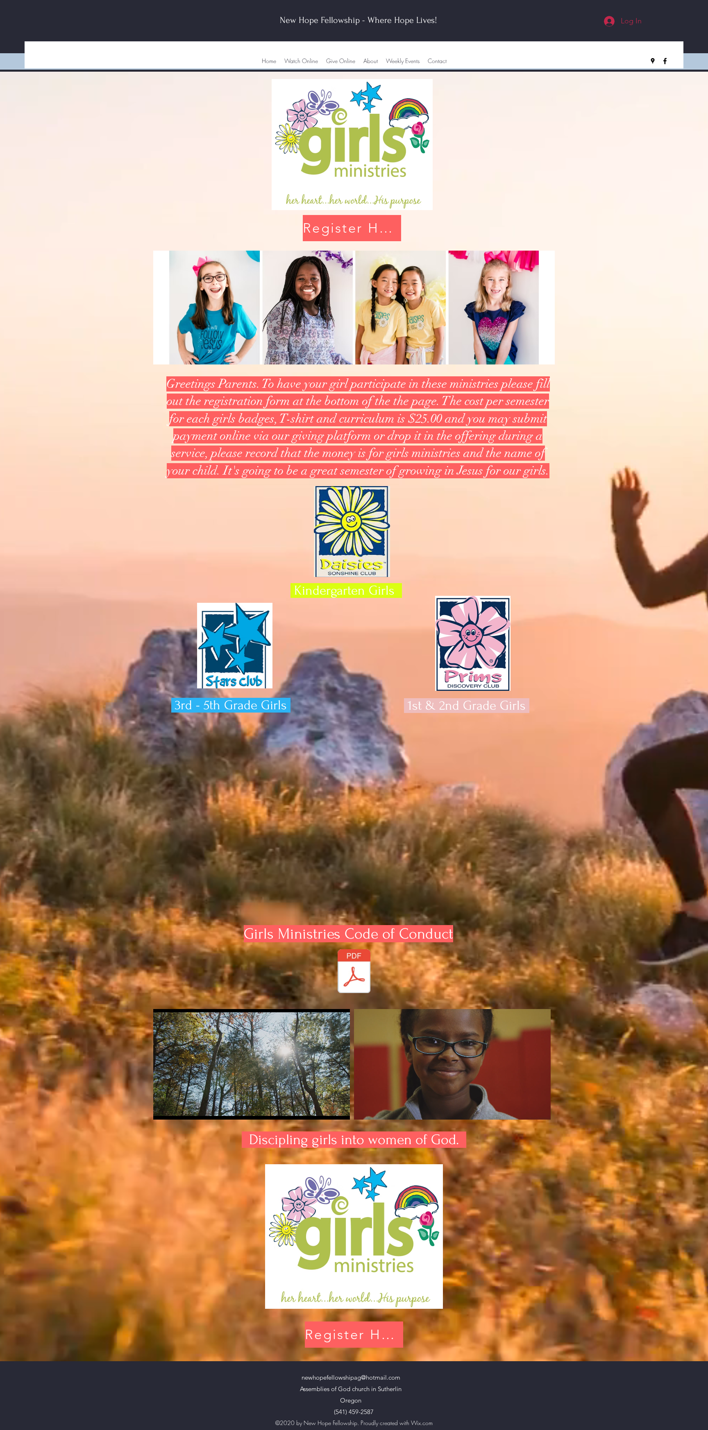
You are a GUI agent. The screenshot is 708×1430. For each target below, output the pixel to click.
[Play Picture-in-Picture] (325, 1108)
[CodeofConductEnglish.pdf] (354, 972)
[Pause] (164, 1108)
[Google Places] (653, 61)
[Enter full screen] (339, 1108)
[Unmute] (177, 1108)
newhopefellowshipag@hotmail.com (351, 1377)
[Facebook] (665, 61)
